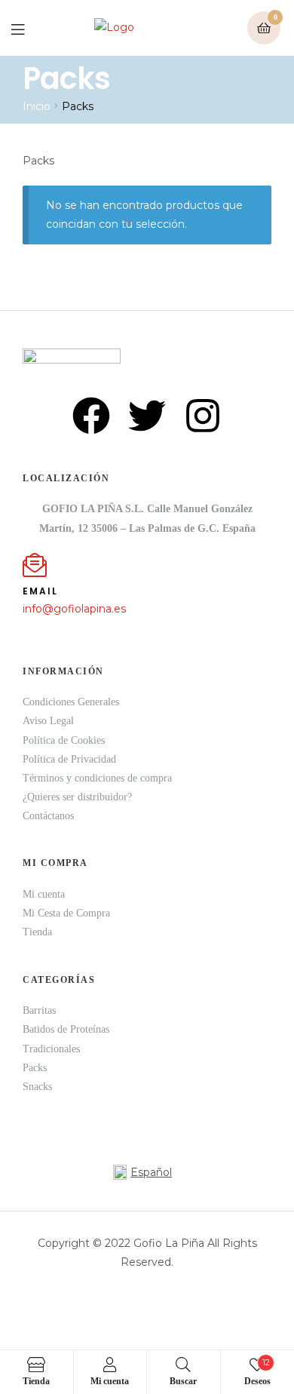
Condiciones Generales (71, 702)
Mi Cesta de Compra (66, 913)
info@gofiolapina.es (74, 609)
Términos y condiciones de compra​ (97, 778)
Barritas (39, 1010)
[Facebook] (91, 415)
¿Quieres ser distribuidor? (77, 797)
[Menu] (29, 28)
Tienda (37, 932)
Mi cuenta (44, 894)
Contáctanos (48, 815)
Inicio (37, 106)
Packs (35, 1067)
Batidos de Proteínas (66, 1029)
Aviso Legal (48, 720)
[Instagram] (203, 415)
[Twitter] (147, 415)
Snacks (37, 1086)
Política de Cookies (64, 740)
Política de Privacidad (69, 759)
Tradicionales (51, 1049)
